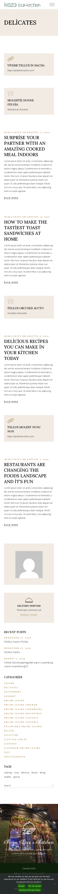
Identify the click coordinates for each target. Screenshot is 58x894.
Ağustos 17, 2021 (38, 132)
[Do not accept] (54, 883)
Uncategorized (14, 757)
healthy (7, 776)
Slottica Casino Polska (16, 641)
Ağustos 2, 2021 (38, 459)
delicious (25, 772)
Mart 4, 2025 (16, 658)
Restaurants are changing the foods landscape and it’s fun (25, 473)
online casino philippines (23, 713)
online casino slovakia (21, 718)
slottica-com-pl (15, 739)
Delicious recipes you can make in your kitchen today (26, 349)
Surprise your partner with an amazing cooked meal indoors (24, 146)
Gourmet (10, 696)
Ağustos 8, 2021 (38, 336)
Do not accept (35, 886)
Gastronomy (12, 692)
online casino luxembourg (23, 709)
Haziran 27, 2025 (19, 638)
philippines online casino (23, 726)
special (16, 776)
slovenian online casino (22, 748)
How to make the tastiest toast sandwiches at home (25, 230)
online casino (14, 700)
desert (34, 772)
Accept (21, 886)
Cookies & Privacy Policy (29, 890)
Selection (11, 735)
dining (42, 772)
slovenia (10, 744)
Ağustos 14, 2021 (38, 217)
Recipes (9, 731)
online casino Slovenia (21, 722)
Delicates (15, 132)
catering (8, 772)
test (7, 752)
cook (16, 772)
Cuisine (9, 683)
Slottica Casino (12, 652)
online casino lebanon (20, 705)
